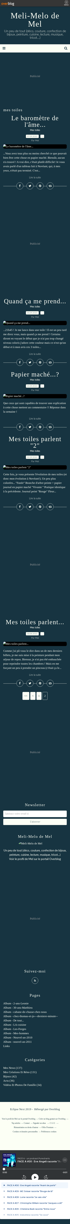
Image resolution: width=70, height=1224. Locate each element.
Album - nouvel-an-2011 (17, 1041)
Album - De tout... (13, 1020)
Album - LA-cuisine (14, 1024)
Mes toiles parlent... (35, 622)
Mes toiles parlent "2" (35, 442)
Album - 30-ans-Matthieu (18, 1007)
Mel (30, 859)
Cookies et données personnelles (25, 1131)
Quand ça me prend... (35, 301)
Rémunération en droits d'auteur (26, 1127)
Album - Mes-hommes (16, 1033)
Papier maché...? (35, 374)
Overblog (54, 1109)
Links (6, 1046)
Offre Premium (47, 1127)
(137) (12, 1067)
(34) (22, 1085)
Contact (27, 1123)
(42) (10, 1076)
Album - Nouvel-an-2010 (17, 1037)
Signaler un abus (39, 1123)
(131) (20, 1072)
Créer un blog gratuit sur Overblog (52, 1119)
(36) (8, 1080)
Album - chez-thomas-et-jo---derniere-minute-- (30, 1016)
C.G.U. (53, 1123)
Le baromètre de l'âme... (35, 121)
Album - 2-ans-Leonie (16, 1003)
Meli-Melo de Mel (35, 19)
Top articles (16, 1123)
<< (26, 695)
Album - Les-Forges (14, 1029)
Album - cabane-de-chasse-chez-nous (25, 1012)
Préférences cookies (48, 1131)
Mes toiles (35, 130)
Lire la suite (35, 177)
